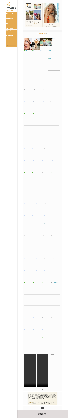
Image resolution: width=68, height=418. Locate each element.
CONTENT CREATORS (9, 20)
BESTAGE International (9, 18)
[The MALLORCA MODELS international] (11, 6)
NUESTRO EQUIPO (9, 30)
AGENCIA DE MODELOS (9, 13)
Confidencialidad (40, 413)
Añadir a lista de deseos (42, 33)
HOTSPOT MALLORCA (9, 28)
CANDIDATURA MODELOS (10, 33)
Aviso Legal (44, 413)
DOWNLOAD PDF (52, 354)
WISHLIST (7, 23)
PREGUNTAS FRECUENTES (10, 25)
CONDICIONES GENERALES (10, 35)
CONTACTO (8, 38)
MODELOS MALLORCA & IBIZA (10, 16)
